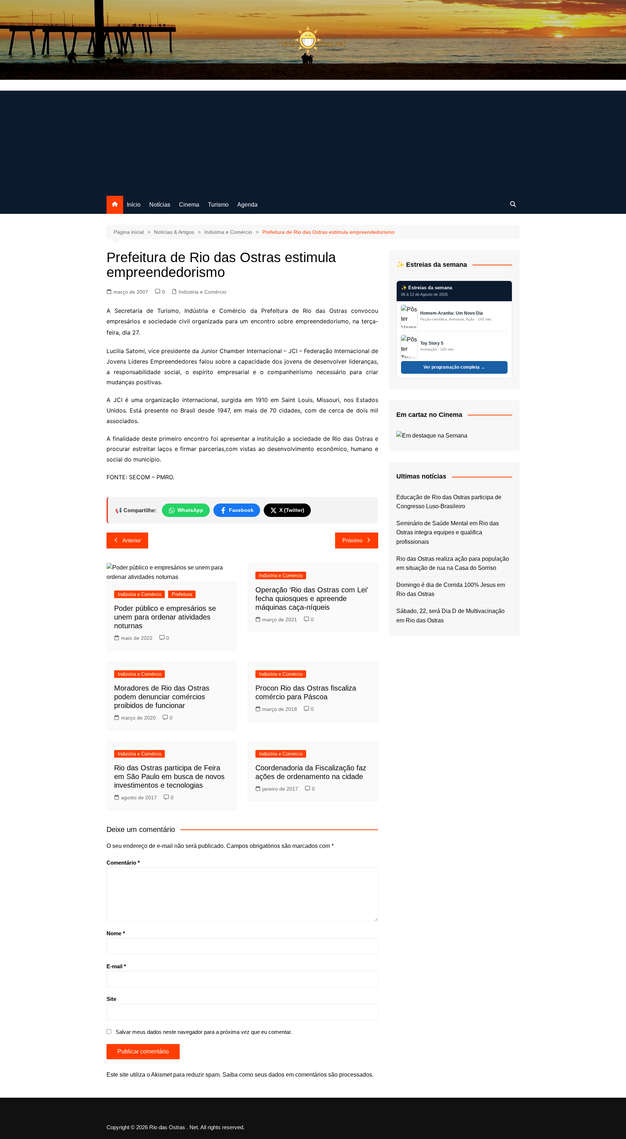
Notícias (159, 205)
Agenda (247, 205)
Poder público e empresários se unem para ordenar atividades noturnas (165, 617)
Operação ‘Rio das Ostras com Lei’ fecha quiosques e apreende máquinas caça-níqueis (311, 598)
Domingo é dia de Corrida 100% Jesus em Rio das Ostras (450, 589)
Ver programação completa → (454, 367)
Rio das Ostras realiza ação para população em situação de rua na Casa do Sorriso (452, 563)
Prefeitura (182, 594)
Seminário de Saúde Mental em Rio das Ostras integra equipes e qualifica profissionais (447, 532)
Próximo (352, 540)
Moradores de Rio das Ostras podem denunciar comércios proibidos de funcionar (161, 696)
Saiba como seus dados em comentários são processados (297, 1075)
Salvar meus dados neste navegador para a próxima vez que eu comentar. (204, 1032)
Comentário (123, 863)
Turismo (218, 205)
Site (111, 999)
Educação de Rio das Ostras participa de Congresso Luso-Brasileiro (448, 502)
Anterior (131, 540)
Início (134, 205)
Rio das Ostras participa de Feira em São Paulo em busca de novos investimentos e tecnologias (169, 776)
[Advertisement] (313, 141)
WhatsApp (190, 510)
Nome (116, 933)
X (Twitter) (291, 510)
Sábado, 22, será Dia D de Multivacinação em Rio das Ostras (450, 616)
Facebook (241, 510)
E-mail (116, 966)
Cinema (189, 205)
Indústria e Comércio (202, 292)
